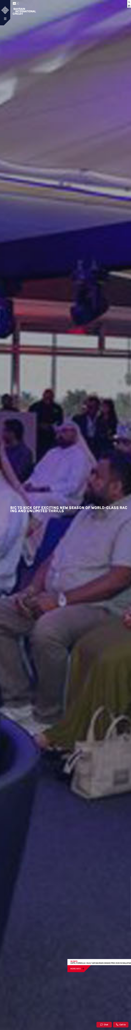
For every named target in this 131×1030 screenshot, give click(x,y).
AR (17, 3)
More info (75, 969)
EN (14, 3)
